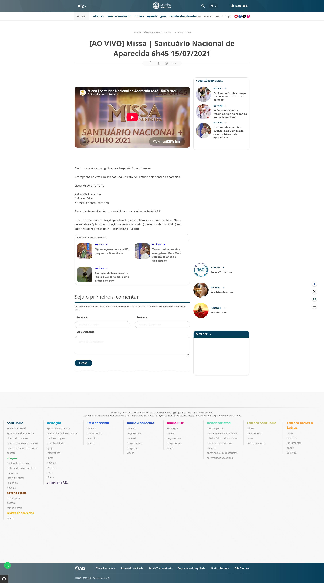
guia (163, 16)
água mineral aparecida (20, 433)
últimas (98, 16)
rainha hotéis (14, 507)
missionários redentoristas (222, 438)
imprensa (12, 473)
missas (139, 16)
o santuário (13, 498)
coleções (291, 438)
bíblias (250, 428)
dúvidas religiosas (57, 438)
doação (208, 16)
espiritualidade (55, 443)
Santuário (15, 423)
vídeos (10, 518)
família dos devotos (183, 16)
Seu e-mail (142, 317)
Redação (54, 423)
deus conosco (254, 433)
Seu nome (82, 317)
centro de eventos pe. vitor (22, 448)
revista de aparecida (20, 513)
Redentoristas (219, 423)
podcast (131, 438)
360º (199, 16)
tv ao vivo (92, 438)
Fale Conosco (242, 568)
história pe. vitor (216, 428)
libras (50, 457)
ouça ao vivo (134, 433)
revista (219, 16)
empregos (172, 428)
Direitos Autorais (219, 568)
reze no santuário (119, 16)
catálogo (291, 452)
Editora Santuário (261, 423)
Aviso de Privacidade (132, 568)
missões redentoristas (219, 443)
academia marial (16, 428)
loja (228, 16)
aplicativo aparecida (58, 428)
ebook (290, 447)
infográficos (53, 452)
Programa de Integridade (191, 568)
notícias (11, 487)
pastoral (11, 502)
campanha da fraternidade (62, 433)
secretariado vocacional (220, 457)
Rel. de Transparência (160, 568)
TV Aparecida (98, 423)
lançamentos (294, 443)
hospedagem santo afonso (222, 433)
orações (51, 467)
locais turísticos (15, 477)
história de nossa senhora (21, 468)
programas (133, 448)
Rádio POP (175, 423)
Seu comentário (85, 331)
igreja (50, 448)
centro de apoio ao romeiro (22, 443)
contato (11, 452)
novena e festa (17, 493)
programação (94, 433)
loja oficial (12, 482)
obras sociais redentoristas (222, 452)
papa (50, 472)
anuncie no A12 (57, 482)
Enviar (83, 363)
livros (250, 438)
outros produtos (256, 443)
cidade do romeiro (17, 438)
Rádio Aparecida (140, 423)
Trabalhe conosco (105, 568)
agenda (152, 16)
